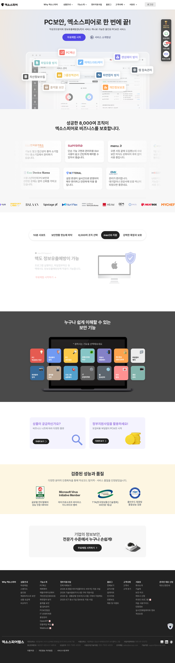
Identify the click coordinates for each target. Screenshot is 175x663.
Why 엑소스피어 (51, 4)
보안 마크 (139, 592)
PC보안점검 (45, 610)
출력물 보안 (44, 603)
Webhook (44, 628)
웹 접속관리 (44, 607)
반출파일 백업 (45, 624)
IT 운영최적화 (45, 614)
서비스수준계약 (63, 650)
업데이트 (110, 592)
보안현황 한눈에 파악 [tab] (61, 235)
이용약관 (30, 650)
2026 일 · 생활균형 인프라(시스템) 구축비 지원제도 (81, 596)
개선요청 (139, 614)
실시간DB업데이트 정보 (145, 610)
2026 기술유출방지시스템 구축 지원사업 (77, 592)
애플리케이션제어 (47, 592)
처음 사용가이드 (142, 603)
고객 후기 (127, 589)
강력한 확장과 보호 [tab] (132, 235)
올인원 (23, 592)
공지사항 (110, 589)
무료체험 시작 (74, 37)
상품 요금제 (25, 599)
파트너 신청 (140, 596)
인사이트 (110, 596)
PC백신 (43, 585)
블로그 (108, 4)
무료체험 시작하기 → (45, 277)
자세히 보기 (39, 441)
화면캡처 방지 (45, 599)
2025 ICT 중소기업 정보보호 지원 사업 (76, 599)
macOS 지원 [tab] (110, 235)
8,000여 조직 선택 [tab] (88, 235)
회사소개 (139, 585)
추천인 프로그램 (142, 599)
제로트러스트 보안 (27, 596)
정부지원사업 (96, 4)
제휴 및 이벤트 (113, 603)
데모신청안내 (164, 585)
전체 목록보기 (65, 585)
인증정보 (139, 607)
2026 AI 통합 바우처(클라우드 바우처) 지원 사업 (80, 589)
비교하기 (24, 603)
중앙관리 (43, 617)
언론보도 (110, 599)
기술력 (138, 589)
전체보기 (110, 585)
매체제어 (43, 589)
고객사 (126, 585)
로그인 (150, 4)
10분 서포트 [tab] (39, 235)
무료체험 (24, 585)
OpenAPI (44, 621)
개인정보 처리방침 (46, 650)
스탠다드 (24, 589)
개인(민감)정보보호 (48, 596)
